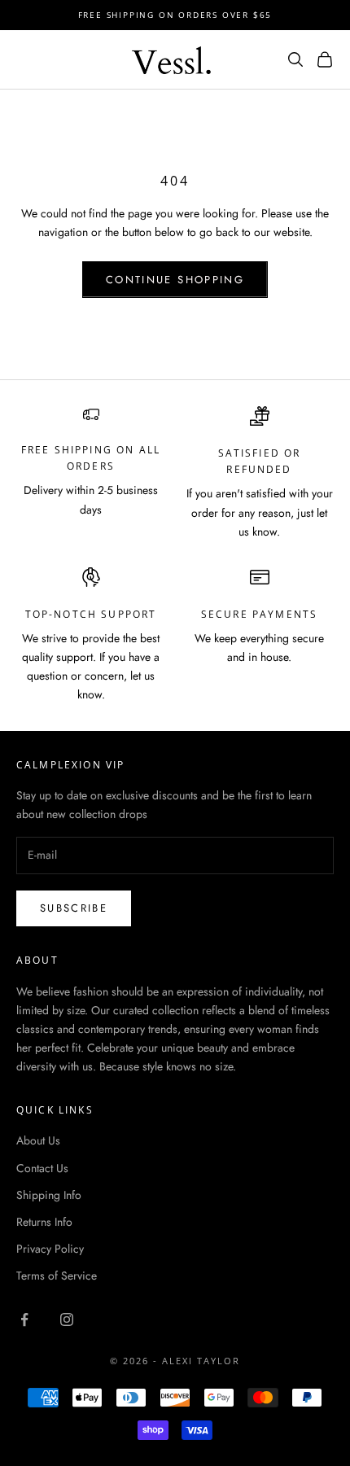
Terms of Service (56, 1275)
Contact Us (42, 1168)
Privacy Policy (50, 1249)
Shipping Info (48, 1195)
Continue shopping (175, 279)
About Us (38, 1140)
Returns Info (44, 1222)
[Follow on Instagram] (67, 1319)
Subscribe (73, 908)
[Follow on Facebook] (24, 1319)
